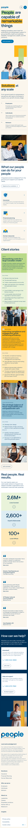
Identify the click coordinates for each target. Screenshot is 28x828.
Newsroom (4, 806)
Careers (3, 800)
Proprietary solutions (7, 802)
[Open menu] (25, 7)
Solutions (4, 771)
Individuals (4, 788)
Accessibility (5, 822)
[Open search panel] (21, 7)
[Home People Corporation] (4, 7)
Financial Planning (6, 776)
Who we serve (5, 783)
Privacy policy (6, 819)
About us (4, 795)
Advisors (3, 790)
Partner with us (5, 804)
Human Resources (6, 778)
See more (6, 565)
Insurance (4, 774)
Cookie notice (6, 825)
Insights (3, 812)
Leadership (4, 798)
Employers (4, 786)
